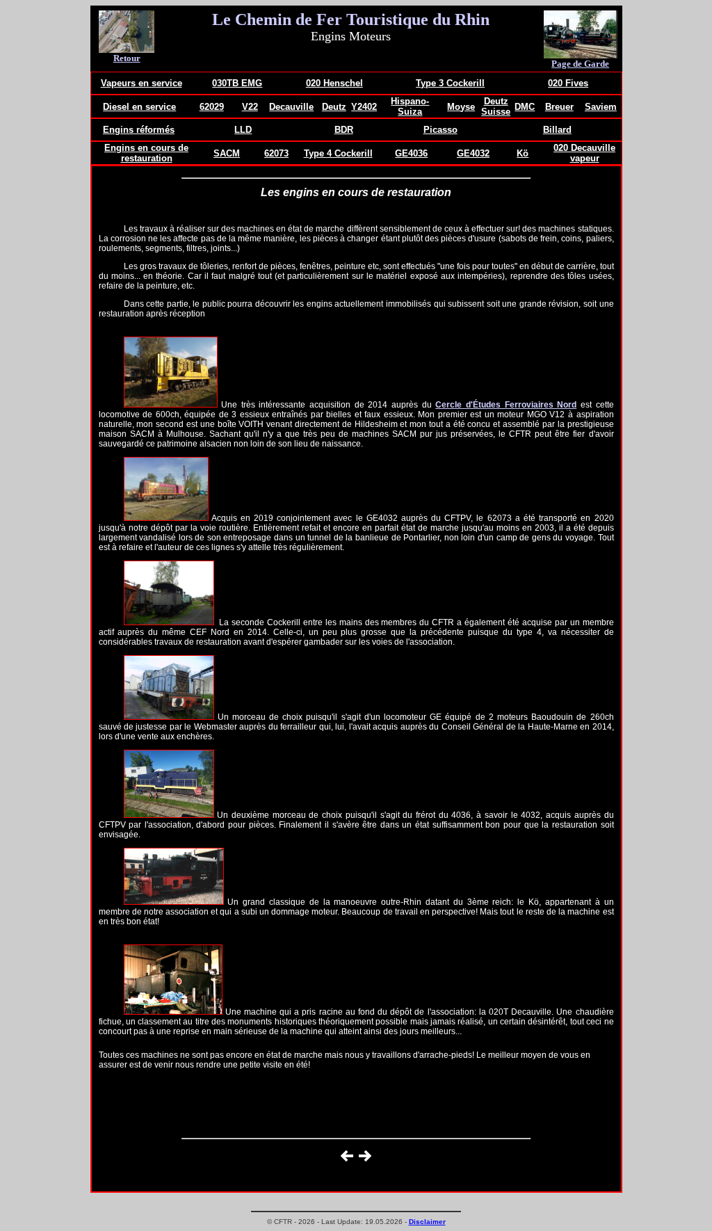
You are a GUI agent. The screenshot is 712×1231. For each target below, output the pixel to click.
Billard (557, 129)
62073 (276, 153)
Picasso (440, 129)
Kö (522, 153)
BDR (343, 129)
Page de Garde (580, 63)
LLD (243, 129)
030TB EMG (237, 83)
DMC (525, 107)
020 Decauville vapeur (584, 153)
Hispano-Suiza (410, 106)
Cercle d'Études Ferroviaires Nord (505, 405)
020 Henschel (334, 83)
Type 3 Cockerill (450, 83)
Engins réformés (139, 129)
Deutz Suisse (495, 106)
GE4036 (411, 153)
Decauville (291, 107)
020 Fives (568, 83)
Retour (126, 58)
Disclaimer (427, 1221)
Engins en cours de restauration (146, 153)
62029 (212, 107)
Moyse (461, 107)
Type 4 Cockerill (338, 153)
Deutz (334, 107)
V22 (250, 107)
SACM (226, 153)
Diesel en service (139, 107)
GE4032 (473, 153)
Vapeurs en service (141, 83)
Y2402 (364, 107)
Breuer (559, 107)
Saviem (601, 107)
